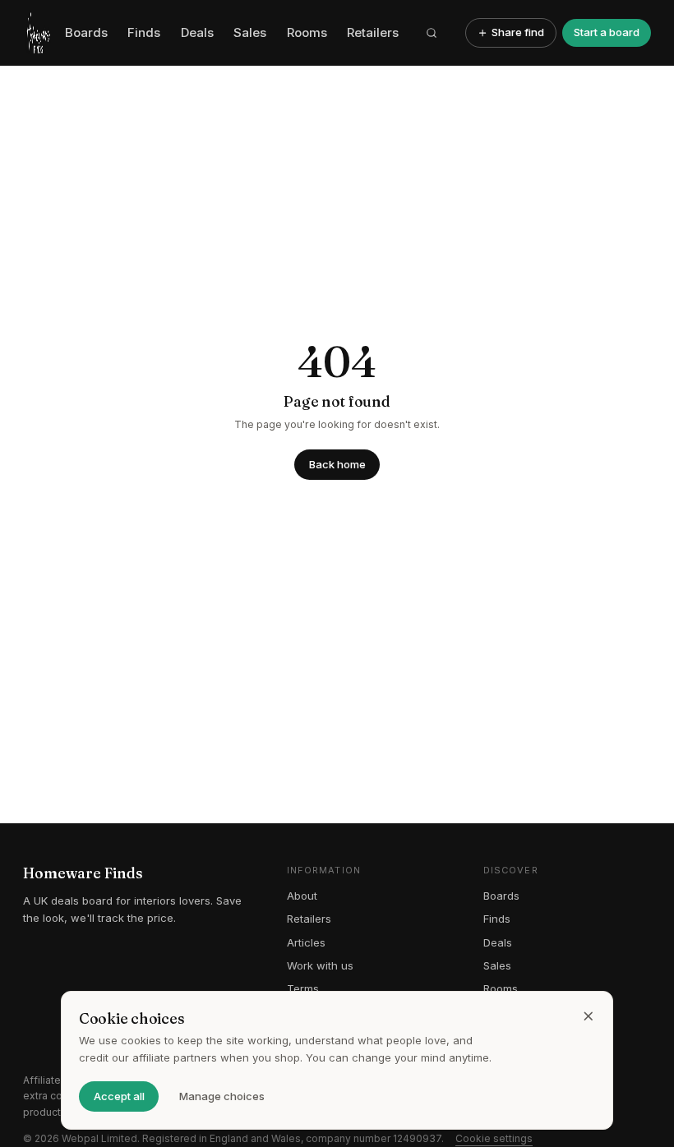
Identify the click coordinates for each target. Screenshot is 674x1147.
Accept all (119, 1096)
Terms (303, 988)
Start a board (606, 32)
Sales (249, 32)
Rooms (307, 32)
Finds (143, 32)
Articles (306, 942)
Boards (86, 32)
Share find (518, 32)
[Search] (432, 33)
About (302, 895)
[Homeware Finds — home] (38, 33)
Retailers (373, 32)
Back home (337, 464)
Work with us (320, 965)
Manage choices (222, 1096)
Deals (197, 32)
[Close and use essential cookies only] (588, 1016)
